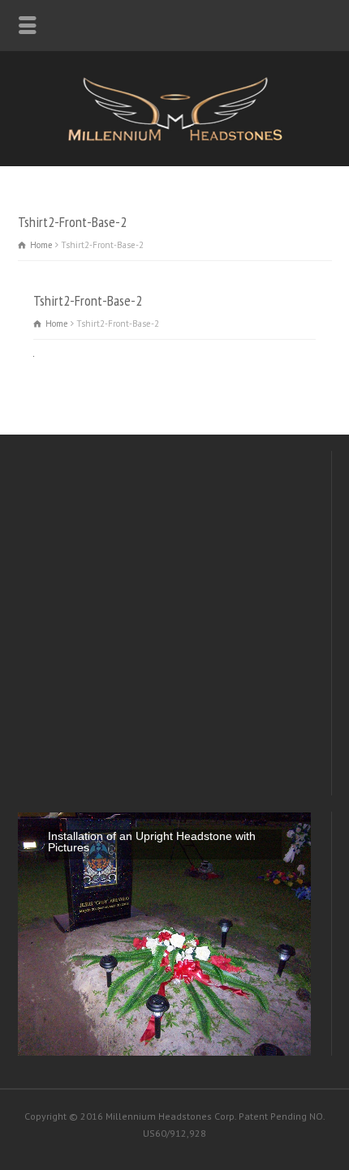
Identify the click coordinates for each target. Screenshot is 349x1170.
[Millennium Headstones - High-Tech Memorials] (174, 138)
